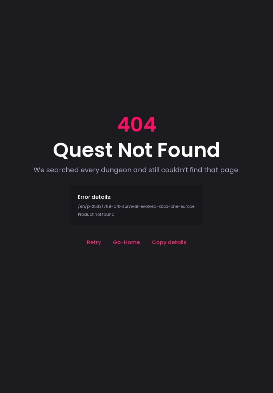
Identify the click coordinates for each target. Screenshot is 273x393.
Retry (94, 242)
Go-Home (126, 242)
